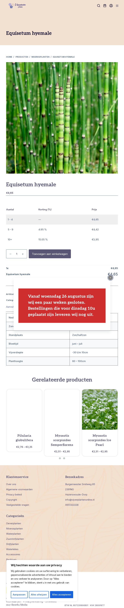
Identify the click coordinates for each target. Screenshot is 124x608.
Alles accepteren (61, 594)
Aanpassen (19, 594)
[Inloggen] (111, 5)
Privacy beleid (14, 494)
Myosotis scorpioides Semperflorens (62, 440)
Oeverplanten (13, 523)
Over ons (11, 484)
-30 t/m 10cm (80, 352)
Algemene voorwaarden (19, 489)
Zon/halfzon (79, 335)
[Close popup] (110, 277)
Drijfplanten (12, 544)
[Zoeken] (98, 5)
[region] (42, 581)
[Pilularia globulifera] (24, 409)
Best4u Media (19, 604)
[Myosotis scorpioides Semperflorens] (62, 409)
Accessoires (13, 554)
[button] (60, 458)
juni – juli (77, 343)
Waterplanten (13, 533)
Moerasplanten (14, 528)
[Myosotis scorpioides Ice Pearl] (100, 409)
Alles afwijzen (39, 594)
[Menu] (117, 6)
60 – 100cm (79, 361)
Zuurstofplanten (15, 538)
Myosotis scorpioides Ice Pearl (99, 440)
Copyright (11, 499)
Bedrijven (11, 559)
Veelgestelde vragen (17, 504)
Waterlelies (12, 549)
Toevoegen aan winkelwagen (50, 254)
